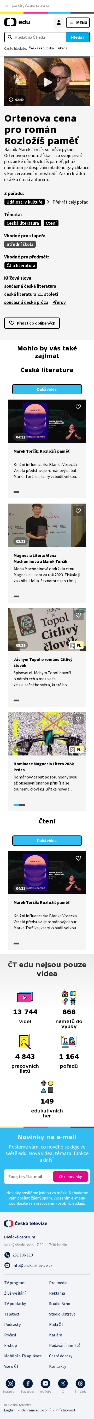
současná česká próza (26, 302)
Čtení (51, 223)
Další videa (47, 389)
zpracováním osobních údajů (58, 1203)
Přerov (59, 302)
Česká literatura (23, 223)
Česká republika (41, 48)
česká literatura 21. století (31, 294)
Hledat (77, 37)
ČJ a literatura (21, 265)
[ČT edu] (17, 24)
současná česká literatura (30, 286)
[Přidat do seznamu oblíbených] (78, 407)
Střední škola (20, 244)
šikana (62, 48)
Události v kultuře (25, 202)
